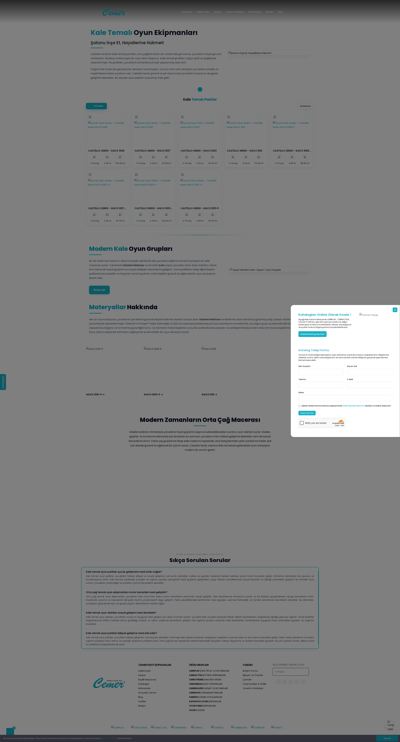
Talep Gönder (307, 413)
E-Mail (350, 379)
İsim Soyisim (304, 366)
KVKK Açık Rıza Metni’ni (354, 405)
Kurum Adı (352, 366)
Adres (301, 392)
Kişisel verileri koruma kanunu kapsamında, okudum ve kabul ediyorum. (346, 405)
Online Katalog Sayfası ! (312, 334)
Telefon (302, 379)
